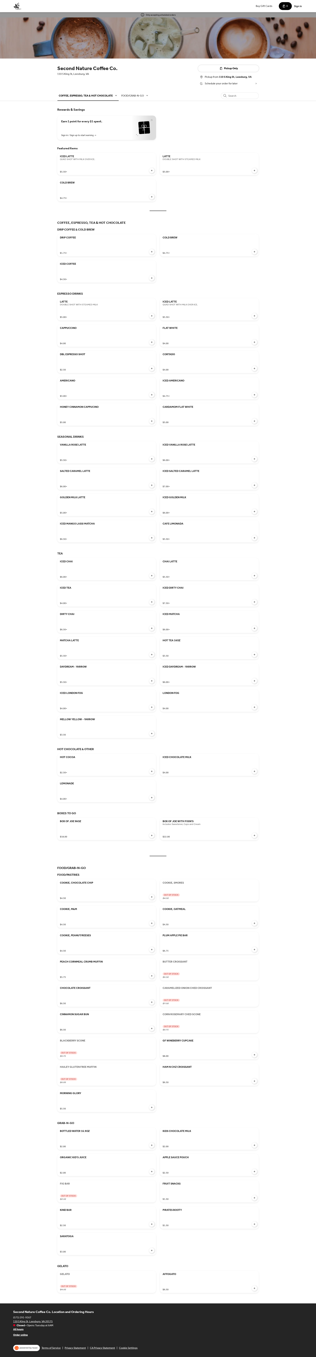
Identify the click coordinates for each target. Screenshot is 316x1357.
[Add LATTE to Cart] (254, 170)
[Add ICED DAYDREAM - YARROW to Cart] (254, 681)
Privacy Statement (75, 1347)
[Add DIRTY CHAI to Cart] (151, 628)
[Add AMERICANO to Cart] (151, 394)
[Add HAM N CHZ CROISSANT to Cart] (254, 1081)
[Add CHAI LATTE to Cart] (254, 575)
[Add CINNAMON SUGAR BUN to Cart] (151, 1028)
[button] (88, 95)
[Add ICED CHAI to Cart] (151, 575)
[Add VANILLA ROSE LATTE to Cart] (151, 459)
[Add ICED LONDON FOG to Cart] (151, 707)
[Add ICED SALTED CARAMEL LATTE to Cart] (254, 485)
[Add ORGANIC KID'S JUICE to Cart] (151, 1171)
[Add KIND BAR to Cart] (151, 1224)
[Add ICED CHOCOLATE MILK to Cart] (254, 771)
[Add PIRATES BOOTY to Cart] (254, 1224)
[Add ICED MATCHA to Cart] (254, 628)
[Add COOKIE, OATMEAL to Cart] (254, 923)
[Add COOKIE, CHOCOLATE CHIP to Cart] (151, 897)
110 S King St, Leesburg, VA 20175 (33, 1321)
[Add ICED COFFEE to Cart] (151, 278)
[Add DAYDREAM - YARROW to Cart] (151, 681)
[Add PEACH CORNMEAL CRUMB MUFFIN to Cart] (151, 975)
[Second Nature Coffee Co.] (17, 6)
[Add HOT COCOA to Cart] (151, 771)
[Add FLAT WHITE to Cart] (254, 342)
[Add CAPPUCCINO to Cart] (151, 342)
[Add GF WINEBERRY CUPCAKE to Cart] (254, 1054)
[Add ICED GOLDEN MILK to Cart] (254, 511)
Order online (20, 1334)
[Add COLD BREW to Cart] (151, 196)
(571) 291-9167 (22, 1317)
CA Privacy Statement (102, 1347)
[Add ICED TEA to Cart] (151, 602)
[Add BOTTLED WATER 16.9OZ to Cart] (151, 1145)
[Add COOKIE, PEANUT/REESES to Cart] (151, 949)
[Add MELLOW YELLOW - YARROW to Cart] (151, 733)
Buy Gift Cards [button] (264, 6)
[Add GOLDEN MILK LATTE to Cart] (151, 511)
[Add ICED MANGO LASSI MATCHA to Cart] (151, 537)
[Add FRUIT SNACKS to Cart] (254, 1197)
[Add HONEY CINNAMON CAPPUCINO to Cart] (151, 421)
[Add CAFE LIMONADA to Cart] (254, 537)
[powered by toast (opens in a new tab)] (26, 1348)
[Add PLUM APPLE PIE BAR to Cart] (254, 949)
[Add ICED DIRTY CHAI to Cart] (254, 602)
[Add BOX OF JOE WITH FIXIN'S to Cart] (254, 835)
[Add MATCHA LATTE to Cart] (151, 654)
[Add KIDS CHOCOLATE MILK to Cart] (254, 1145)
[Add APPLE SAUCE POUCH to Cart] (254, 1171)
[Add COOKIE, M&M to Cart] (151, 923)
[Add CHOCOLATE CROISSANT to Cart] (151, 1002)
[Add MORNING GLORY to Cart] (151, 1107)
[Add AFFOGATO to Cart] (254, 1288)
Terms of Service (51, 1347)
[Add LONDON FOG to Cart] (254, 707)
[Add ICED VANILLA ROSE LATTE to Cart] (254, 459)
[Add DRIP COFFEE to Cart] (151, 251)
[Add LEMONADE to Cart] (151, 797)
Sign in (298, 6)
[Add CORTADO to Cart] (254, 368)
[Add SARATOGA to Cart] (151, 1250)
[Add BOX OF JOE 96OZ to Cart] (151, 835)
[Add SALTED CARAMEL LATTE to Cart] (151, 485)
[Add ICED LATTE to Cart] (151, 170)
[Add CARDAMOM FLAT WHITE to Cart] (254, 421)
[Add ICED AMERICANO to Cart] (254, 394)
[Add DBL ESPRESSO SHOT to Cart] (151, 368)
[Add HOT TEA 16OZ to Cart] (254, 654)
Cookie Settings (128, 1347)
